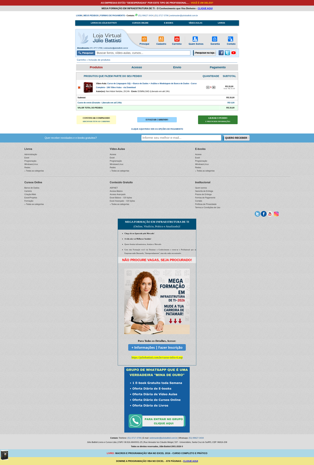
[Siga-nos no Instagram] (276, 213)
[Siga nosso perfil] (257, 213)
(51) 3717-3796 (162, 15)
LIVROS (221, 23)
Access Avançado (118, 194)
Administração (30, 154)
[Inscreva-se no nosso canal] (270, 213)
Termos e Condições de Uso (207, 207)
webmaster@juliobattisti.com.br (184, 15)
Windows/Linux (31, 164)
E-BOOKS (168, 23)
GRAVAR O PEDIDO (217, 119)
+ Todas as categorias (34, 170)
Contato (198, 200)
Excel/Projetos (30, 197)
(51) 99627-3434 (145, 15)
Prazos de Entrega (203, 194)
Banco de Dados (31, 187)
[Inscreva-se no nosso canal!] (233, 54)
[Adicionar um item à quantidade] (213, 87)
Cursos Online (33, 182)
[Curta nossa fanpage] (264, 213)
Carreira (28, 191)
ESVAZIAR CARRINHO (157, 119)
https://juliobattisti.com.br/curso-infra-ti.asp (157, 357)
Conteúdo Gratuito (121, 182)
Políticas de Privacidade (206, 204)
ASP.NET (114, 187)
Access (113, 154)
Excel (26, 157)
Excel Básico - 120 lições (121, 197)
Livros (28, 149)
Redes (27, 167)
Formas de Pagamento (205, 197)
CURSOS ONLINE (140, 23)
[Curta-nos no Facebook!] (221, 54)
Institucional (202, 182)
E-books (200, 149)
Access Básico (116, 191)
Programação (30, 160)
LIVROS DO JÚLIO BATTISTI (104, 23)
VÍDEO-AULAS (195, 23)
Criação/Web (30, 194)
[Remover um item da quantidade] (208, 87)
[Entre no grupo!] (157, 400)
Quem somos (201, 187)
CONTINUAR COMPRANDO (96, 119)
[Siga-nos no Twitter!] (227, 54)
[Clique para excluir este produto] (79, 88)
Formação (28, 200)
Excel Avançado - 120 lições (122, 200)
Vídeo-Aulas (117, 149)
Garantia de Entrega (204, 191)
